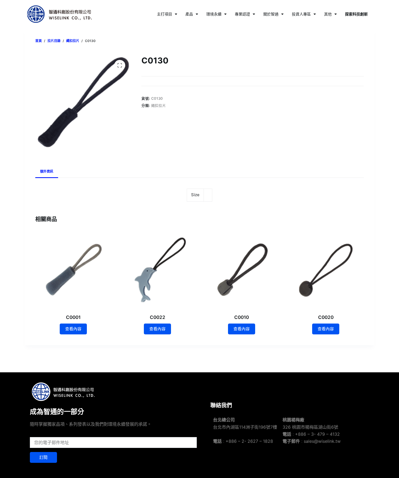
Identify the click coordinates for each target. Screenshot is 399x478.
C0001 (73, 317)
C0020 (326, 317)
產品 (189, 14)
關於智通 (270, 14)
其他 (328, 14)
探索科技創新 (356, 14)
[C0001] (73, 269)
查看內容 (73, 328)
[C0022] (157, 269)
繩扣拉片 (158, 105)
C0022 (157, 317)
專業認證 (242, 14)
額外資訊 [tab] (46, 171)
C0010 (241, 317)
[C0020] (326, 269)
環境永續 (213, 14)
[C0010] (242, 269)
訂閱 (43, 457)
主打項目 (164, 14)
